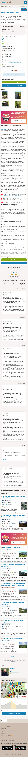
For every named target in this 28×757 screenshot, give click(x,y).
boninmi (12, 668)
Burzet (15, 128)
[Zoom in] (26, 684)
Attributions (3, 697)
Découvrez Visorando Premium (13, 74)
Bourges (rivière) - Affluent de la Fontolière (12, 195)
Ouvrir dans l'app (15, 82)
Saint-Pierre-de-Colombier (15, 61)
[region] (14, 690)
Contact (2, 738)
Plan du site (3, 728)
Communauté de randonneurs (7, 740)
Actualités (3, 733)
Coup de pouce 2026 (5, 735)
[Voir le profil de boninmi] (5, 672)
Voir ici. (4, 459)
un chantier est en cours (12, 218)
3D (23, 696)
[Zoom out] (26, 686)
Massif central (11, 60)
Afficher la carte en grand (14, 713)
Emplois (2, 731)
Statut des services (10, 754)
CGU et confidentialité (5, 726)
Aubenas (9, 128)
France (8, 57)
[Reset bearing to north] (26, 688)
